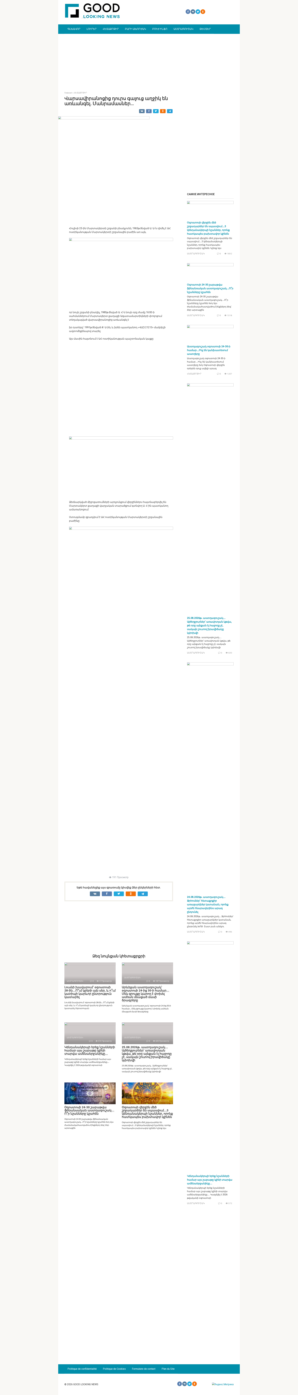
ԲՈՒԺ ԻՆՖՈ (159, 28)
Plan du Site (168, 1368)
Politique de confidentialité (82, 1368)
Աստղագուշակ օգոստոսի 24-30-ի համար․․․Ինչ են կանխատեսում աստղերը (208, 350)
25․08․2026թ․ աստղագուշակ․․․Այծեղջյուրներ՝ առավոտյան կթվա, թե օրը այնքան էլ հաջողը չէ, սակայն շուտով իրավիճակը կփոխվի (147, 1053)
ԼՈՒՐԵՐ (92, 28)
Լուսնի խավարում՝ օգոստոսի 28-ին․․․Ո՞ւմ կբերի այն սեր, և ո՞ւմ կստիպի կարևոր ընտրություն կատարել (90, 992)
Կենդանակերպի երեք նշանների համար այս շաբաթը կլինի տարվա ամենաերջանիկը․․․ (89, 1050)
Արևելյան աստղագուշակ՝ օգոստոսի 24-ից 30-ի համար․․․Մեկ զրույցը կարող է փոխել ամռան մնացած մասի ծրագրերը (145, 993)
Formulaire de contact (143, 1368)
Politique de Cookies (114, 1368)
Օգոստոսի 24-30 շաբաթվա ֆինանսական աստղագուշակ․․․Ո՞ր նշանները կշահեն (89, 1110)
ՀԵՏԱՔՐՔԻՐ (111, 28)
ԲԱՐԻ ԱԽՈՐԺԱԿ (135, 28)
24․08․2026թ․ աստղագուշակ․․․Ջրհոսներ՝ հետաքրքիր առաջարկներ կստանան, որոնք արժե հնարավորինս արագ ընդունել (207, 904)
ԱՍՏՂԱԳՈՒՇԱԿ (183, 28)
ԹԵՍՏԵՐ (205, 28)
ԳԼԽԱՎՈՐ (74, 28)
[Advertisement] (149, 60)
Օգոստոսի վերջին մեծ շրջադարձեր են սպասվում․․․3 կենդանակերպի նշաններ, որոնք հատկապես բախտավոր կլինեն (147, 1112)
